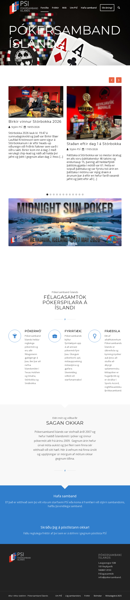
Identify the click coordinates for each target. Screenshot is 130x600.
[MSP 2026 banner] (65, 222)
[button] (119, 80)
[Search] (119, 7)
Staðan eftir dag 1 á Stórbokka (94, 144)
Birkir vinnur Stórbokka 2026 (34, 122)
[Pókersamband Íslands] (23, 7)
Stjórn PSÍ (16, 127)
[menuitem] (44, 7)
